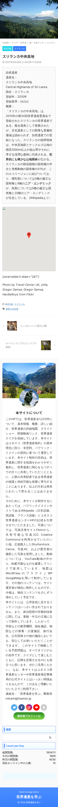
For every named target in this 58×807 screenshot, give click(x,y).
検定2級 (9, 304)
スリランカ (19, 304)
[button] (28, 235)
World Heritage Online (29, 792)
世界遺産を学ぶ (29, 797)
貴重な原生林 (12, 309)
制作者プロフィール (29, 716)
